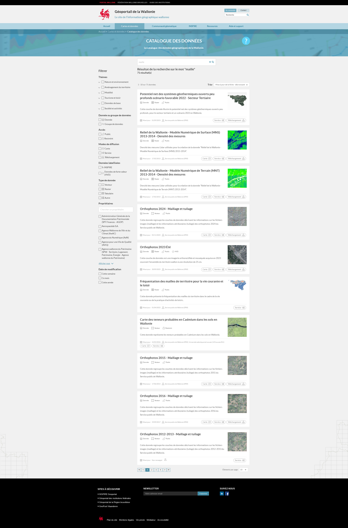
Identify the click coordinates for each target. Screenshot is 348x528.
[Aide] (246, 41)
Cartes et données (129, 26)
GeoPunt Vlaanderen (108, 506)
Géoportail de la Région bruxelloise (114, 502)
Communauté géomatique (164, 26)
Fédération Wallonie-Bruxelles (132, 3)
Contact (243, 10)
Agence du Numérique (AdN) (115, 237)
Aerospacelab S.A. (110, 226)
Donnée (108, 119)
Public (108, 134)
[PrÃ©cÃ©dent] (143, 470)
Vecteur (108, 185)
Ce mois (105, 278)
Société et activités (113, 108)
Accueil (106, 26)
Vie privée (140, 520)
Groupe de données (114, 124)
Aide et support (236, 26)
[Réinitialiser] (211, 62)
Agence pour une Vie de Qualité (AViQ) (116, 243)
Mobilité (109, 92)
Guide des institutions (160, 3)
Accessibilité (163, 520)
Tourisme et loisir (113, 98)
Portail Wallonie (107, 3)
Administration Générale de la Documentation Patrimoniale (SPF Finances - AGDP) (116, 219)
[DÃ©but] (139, 470)
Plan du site (112, 520)
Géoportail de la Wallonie (135, 12)
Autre (107, 198)
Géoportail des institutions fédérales (115, 498)
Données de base (113, 103)
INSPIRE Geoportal (108, 494)
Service (108, 153)
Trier (210, 84)
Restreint (108, 138)
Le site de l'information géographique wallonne (142, 17)
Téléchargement (112, 157)
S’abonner (203, 494)
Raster (108, 189)
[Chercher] (248, 15)
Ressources (212, 26)
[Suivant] (165, 470)
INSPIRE (193, 26)
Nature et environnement (116, 82)
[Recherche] (214, 62)
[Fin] (168, 470)
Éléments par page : (231, 470)
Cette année (107, 282)
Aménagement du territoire (117, 87)
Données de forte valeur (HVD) (115, 173)
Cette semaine (108, 274)
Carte (107, 148)
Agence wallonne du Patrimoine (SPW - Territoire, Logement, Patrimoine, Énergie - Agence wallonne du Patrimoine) (116, 253)
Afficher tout (104, 263)
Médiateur (151, 520)
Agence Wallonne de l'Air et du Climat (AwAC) (116, 232)
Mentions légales (126, 520)
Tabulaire (109, 193)
